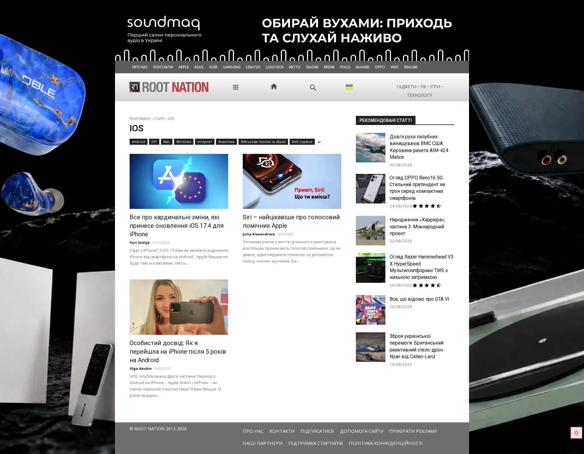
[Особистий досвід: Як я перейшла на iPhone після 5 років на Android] (179, 306)
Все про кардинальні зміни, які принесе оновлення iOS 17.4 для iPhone (177, 225)
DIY (154, 141)
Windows (183, 141)
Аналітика (226, 141)
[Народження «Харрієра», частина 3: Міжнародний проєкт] (370, 230)
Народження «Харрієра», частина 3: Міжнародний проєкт (417, 226)
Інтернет (204, 141)
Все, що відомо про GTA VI (419, 299)
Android (138, 141)
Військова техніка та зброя (263, 141)
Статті (159, 118)
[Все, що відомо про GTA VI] (370, 310)
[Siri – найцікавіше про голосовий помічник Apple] (292, 181)
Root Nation (140, 118)
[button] (313, 87)
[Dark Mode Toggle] (576, 433)
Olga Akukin (141, 368)
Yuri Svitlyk (140, 242)
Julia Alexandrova (259, 234)
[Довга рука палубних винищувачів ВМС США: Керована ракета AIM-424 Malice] (370, 147)
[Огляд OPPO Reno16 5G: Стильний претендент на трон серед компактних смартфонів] (370, 188)
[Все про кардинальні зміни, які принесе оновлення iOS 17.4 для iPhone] (179, 181)
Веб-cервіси (302, 141)
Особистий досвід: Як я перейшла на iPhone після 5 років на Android (178, 351)
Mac (166, 141)
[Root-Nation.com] (169, 87)
